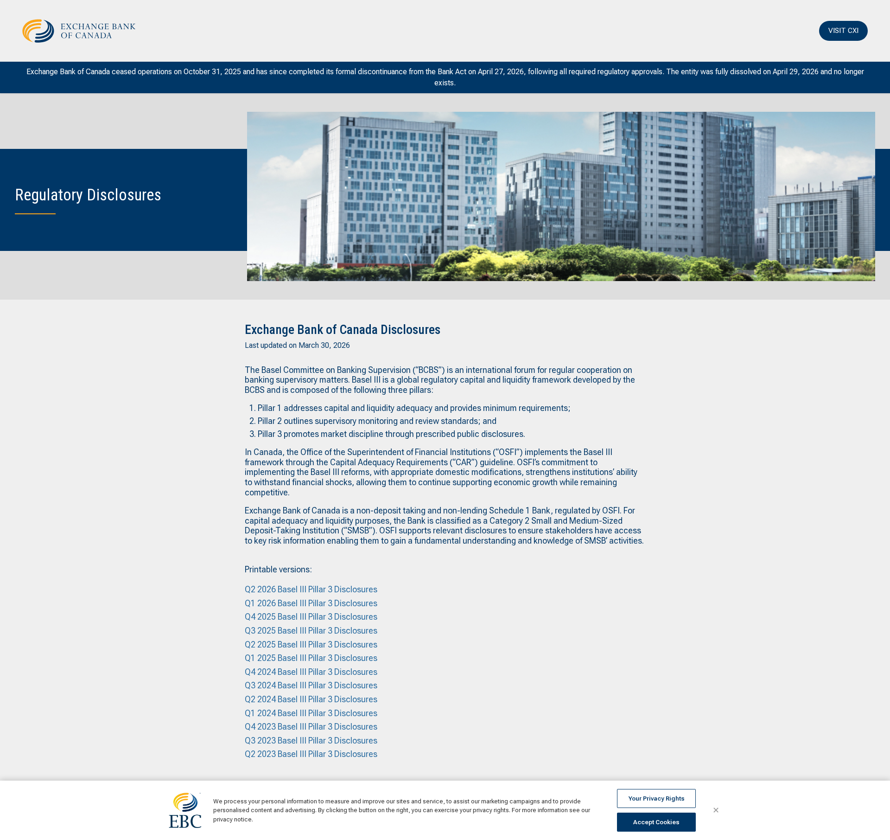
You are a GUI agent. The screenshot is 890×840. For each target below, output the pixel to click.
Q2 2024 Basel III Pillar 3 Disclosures (311, 699)
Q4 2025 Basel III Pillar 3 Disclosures (311, 617)
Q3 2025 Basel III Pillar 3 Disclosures (311, 630)
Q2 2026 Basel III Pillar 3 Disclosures (311, 589)
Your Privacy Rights (657, 798)
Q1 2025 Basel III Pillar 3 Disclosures (311, 658)
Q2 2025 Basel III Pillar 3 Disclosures (311, 644)
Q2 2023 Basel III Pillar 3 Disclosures (311, 754)
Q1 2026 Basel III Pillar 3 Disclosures (311, 603)
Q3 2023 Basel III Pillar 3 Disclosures (311, 740)
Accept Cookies (656, 822)
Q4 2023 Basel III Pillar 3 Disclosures (311, 726)
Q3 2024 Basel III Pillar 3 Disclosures (311, 685)
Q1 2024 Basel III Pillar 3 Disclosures (311, 713)
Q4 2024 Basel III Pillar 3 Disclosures (311, 672)
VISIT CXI (843, 30)
